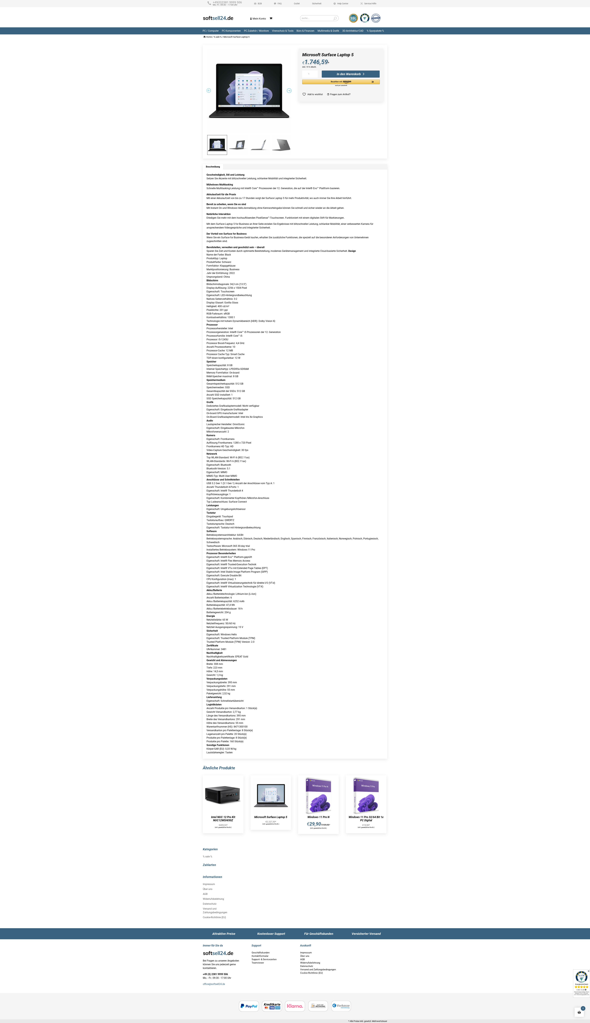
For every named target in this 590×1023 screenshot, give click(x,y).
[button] (341, 83)
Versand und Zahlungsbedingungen (318, 969)
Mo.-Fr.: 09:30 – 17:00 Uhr (227, 3)
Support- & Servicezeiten (264, 959)
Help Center (342, 3)
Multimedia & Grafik (328, 30)
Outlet (297, 3)
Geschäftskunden (260, 953)
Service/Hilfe (370, 3)
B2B (260, 3)
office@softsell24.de (214, 984)
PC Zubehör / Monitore (256, 30)
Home (209, 37)
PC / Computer (211, 30)
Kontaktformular (260, 956)
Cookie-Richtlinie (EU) (214, 917)
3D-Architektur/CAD (353, 30)
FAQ (280, 3)
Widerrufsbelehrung (213, 898)
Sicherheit (316, 3)
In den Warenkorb (349, 74)
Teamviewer (258, 963)
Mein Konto (259, 19)
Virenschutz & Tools (282, 30)
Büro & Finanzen (305, 30)
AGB (205, 894)
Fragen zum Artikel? (340, 94)
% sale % (218, 37)
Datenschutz (209, 903)
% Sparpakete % (375, 30)
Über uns (207, 889)
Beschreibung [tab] (213, 166)
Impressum (209, 884)
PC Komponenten (231, 30)
